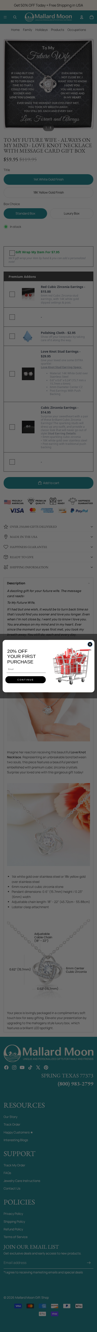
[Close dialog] (90, 644)
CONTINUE (25, 679)
